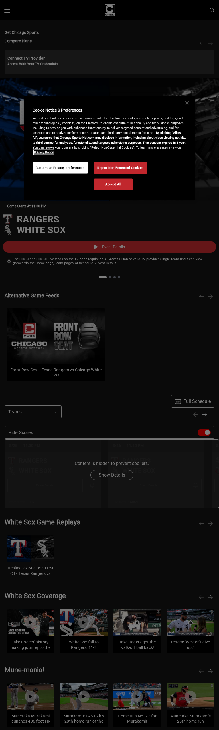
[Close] (187, 103)
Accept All (113, 184)
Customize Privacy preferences (60, 167)
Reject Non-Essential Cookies (120, 167)
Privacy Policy (44, 152)
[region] (109, 148)
